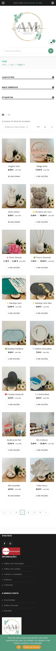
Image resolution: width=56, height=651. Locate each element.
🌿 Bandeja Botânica (14, 348)
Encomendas (9, 600)
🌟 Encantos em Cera (42, 212)
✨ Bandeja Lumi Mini (42, 303)
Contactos (8, 585)
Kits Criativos (42, 440)
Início (4, 64)
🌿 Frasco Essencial (42, 257)
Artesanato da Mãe (33, 3)
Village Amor (42, 166)
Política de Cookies (12, 569)
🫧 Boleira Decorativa (42, 348)
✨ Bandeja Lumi (14, 303)
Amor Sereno (14, 212)
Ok (19, 647)
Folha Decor (42, 485)
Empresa (8, 579)
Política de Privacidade (14, 563)
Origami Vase (14, 166)
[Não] (52, 642)
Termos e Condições (13, 574)
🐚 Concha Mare (42, 394)
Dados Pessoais (11, 605)
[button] (14, 176)
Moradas (8, 610)
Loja (12, 64)
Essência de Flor (14, 440)
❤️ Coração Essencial (14, 394)
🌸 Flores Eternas (14, 257)
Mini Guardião (14, 485)
